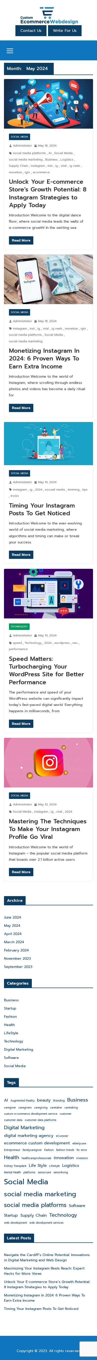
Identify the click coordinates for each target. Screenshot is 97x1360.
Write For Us (65, 31)
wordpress (62, 643)
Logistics (66, 159)
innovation (64, 1158)
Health (9, 1024)
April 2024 (12, 933)
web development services (46, 1223)
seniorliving (60, 1172)
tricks (15, 496)
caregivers (25, 1107)
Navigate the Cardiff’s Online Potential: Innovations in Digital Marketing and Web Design (47, 1257)
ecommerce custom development (37, 1143)
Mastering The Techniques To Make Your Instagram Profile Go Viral (48, 829)
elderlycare (79, 1143)
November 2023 (17, 958)
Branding (59, 1101)
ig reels (74, 166)
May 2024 (12, 925)
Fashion (10, 1016)
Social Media (19, 137)
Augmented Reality (22, 1101)
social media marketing (26, 159)
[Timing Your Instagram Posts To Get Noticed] (48, 443)
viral (64, 166)
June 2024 (12, 917)
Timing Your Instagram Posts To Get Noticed (42, 509)
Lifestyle (54, 1166)
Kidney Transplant (15, 1166)
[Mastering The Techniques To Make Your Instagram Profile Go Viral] (48, 762)
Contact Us (31, 31)
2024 (38, 489)
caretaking (71, 1107)
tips (85, 489)
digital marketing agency (28, 1135)
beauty (44, 1100)
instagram (38, 166)
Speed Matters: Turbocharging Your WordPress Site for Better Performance (46, 670)
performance (18, 649)
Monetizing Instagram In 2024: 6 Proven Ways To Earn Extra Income (44, 358)
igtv (27, 172)
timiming (74, 489)
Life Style (38, 1165)
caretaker (56, 1107)
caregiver (10, 1107)
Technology (19, 626)
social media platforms (29, 153)
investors (82, 1158)
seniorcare (44, 1172)
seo (75, 643)
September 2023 (18, 966)
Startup (10, 1008)
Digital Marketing (18, 1049)
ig (56, 166)
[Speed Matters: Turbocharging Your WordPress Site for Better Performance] (48, 593)
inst (50, 166)
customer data (13, 1120)
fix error (82, 1150)
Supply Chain (18, 166)
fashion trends (65, 1150)
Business (51, 159)
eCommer (62, 1136)
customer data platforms (40, 1120)
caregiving (41, 1107)
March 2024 (14, 942)
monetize (15, 172)
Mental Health (12, 1172)
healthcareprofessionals (36, 1158)
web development (15, 1223)
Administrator (22, 145)
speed (17, 643)
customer (65, 1114)
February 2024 (16, 950)
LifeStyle (11, 1033)
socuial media (55, 489)
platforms (29, 1172)
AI (49, 153)
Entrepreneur (12, 1150)
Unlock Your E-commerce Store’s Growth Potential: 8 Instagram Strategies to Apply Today (48, 193)
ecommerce (41, 172)
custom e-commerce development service (30, 1114)
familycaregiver (32, 1150)
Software (11, 1057)
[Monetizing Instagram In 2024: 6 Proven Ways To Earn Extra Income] (48, 279)
